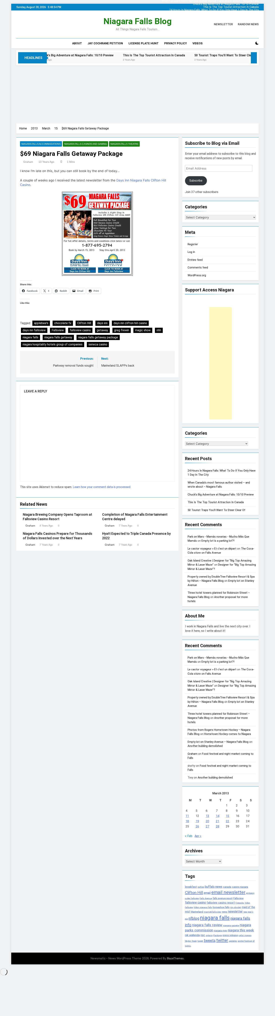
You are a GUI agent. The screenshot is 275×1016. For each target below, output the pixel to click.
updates (233, 941)
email (207, 893)
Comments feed (198, 267)
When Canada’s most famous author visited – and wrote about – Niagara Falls (210, 13)
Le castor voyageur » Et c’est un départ (212, 548)
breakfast (191, 886)
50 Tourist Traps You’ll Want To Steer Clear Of (192, 55)
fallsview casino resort (221, 902)
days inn (102, 323)
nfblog (194, 918)
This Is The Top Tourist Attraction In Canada (231, 7)
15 (227, 816)
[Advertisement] (137, 93)
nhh (159, 330)
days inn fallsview (34, 330)
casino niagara (240, 886)
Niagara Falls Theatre (124, 144)
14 (217, 816)
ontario (209, 935)
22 (227, 821)
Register (193, 244)
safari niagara (245, 935)
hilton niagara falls (203, 907)
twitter (222, 940)
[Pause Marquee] (254, 57)
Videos (197, 43)
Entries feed (195, 259)
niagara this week (241, 930)
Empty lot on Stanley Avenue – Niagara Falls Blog (218, 741)
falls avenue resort (223, 898)
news (224, 912)
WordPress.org (197, 275)
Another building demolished (205, 746)
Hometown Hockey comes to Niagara (227, 734)
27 (207, 826)
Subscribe (195, 180)
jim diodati (235, 907)
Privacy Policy (175, 43)
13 (207, 816)
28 (217, 826)
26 (197, 826)
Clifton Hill (84, 323)
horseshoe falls (221, 907)
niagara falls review (207, 925)
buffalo (201, 887)
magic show (143, 330)
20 (207, 821)
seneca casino (97, 344)
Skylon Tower (191, 941)
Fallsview (58, 330)
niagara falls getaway (58, 337)
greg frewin (121, 330)
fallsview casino (80, 330)
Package (217, 935)
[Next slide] (257, 6)
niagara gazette (231, 925)
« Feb (188, 836)
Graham (28, 161)
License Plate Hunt (144, 43)
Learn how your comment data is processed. (102, 487)
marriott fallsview (212, 912)
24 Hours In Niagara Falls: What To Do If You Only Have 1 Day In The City (214, 10)
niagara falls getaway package (98, 337)
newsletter (235, 911)
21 (217, 821)
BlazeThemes (175, 958)
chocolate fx (62, 323)
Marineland (197, 911)
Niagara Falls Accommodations (41, 144)
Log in (191, 252)
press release (230, 935)
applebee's (41, 323)
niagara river (220, 930)
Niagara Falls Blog (137, 21)
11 (187, 816)
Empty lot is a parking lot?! (217, 540)
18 (187, 821)
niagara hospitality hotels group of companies (52, 344)
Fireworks (240, 903)
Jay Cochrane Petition (105, 43)
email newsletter (228, 892)
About (77, 43)
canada (227, 886)
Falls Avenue (206, 898)
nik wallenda (192, 935)
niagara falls (30, 337)
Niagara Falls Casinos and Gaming (85, 144)
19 (197, 821)
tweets (210, 940)
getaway (102, 330)
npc (203, 935)
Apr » (198, 836)
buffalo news (213, 886)
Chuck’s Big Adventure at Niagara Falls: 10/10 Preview (226, 4)
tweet (200, 941)
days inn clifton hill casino (130, 323)
